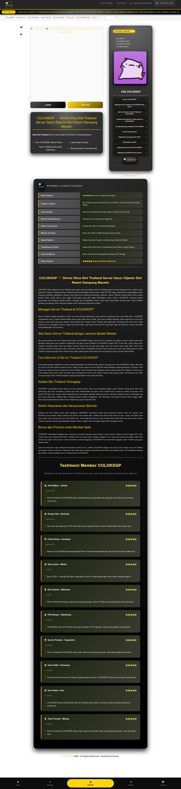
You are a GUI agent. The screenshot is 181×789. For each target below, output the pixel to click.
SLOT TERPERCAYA (83, 17)
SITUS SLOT (20, 17)
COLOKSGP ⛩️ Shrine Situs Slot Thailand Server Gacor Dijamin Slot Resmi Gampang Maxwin (90, 280)
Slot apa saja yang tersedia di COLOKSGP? (130, 126)
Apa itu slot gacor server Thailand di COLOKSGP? (129, 113)
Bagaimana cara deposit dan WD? (130, 137)
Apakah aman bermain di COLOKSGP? (129, 147)
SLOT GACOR (46, 17)
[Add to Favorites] (21, 28)
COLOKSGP (10, 17)
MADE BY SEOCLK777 (131, 176)
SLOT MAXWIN (59, 17)
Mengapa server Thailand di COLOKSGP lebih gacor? (130, 106)
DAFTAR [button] (85, 105)
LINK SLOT (70, 17)
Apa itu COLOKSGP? (130, 99)
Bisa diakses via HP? (129, 142)
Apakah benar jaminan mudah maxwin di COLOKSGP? (129, 120)
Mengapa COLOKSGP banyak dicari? (130, 152)
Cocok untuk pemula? (130, 132)
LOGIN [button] (48, 105)
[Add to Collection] (21, 35)
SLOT (95, 17)
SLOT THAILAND (33, 17)
